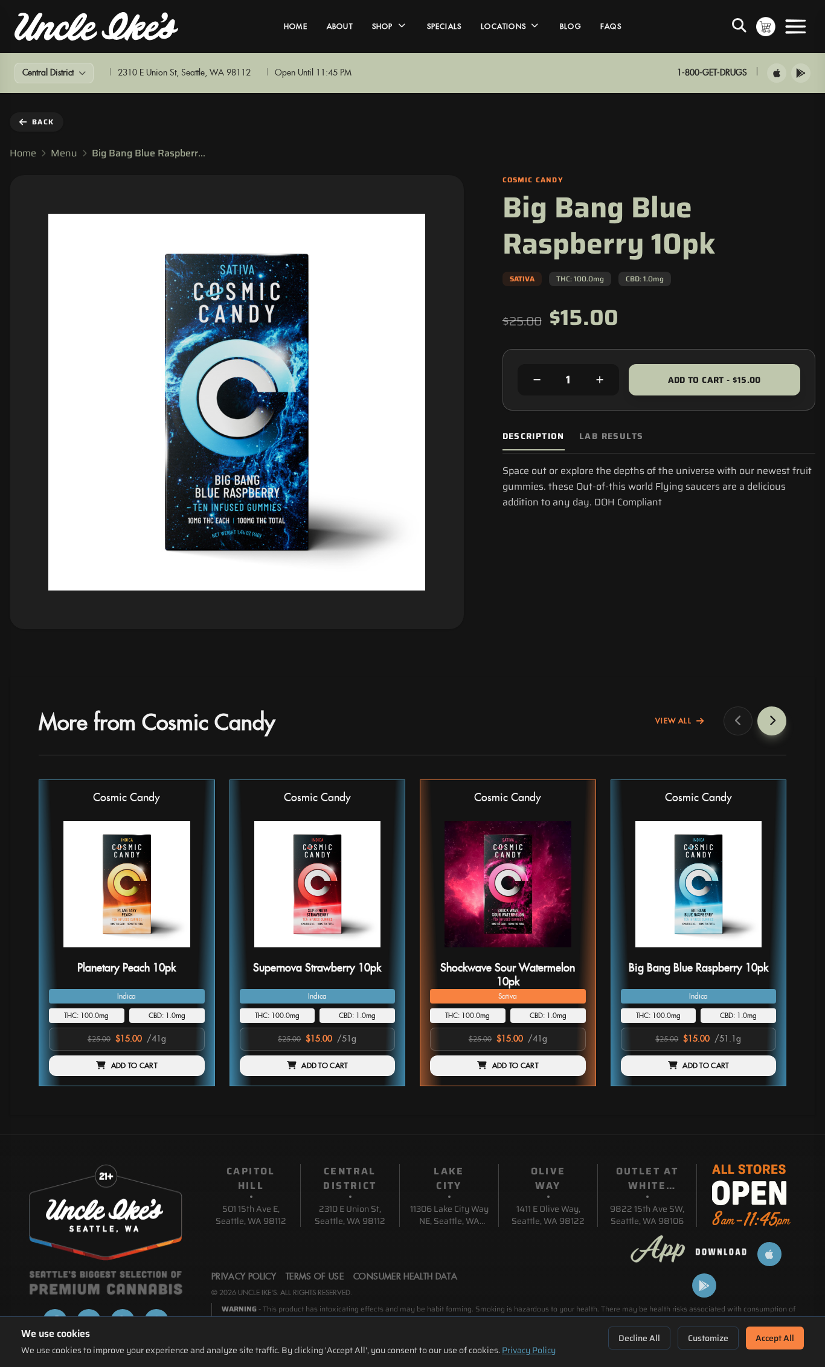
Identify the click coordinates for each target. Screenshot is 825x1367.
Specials (444, 26)
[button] (127, 933)
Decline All (639, 1338)
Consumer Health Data (405, 1277)
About (340, 26)
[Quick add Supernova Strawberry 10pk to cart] (376, 952)
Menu (64, 153)
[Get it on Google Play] (801, 73)
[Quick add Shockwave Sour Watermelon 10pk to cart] (566, 952)
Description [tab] (533, 436)
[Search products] (739, 26)
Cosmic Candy (126, 798)
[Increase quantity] (599, 379)
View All (673, 721)
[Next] (771, 720)
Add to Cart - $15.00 (714, 379)
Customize (708, 1338)
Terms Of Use (315, 1277)
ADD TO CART (134, 1065)
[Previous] (738, 720)
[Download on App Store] (776, 73)
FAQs (610, 26)
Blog (570, 26)
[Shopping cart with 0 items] (765, 26)
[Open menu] (795, 26)
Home (295, 26)
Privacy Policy (529, 1350)
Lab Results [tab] (611, 436)
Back (43, 121)
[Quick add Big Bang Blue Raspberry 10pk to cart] (757, 952)
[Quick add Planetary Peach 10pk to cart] (185, 952)
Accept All (775, 1338)
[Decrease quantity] (537, 379)
